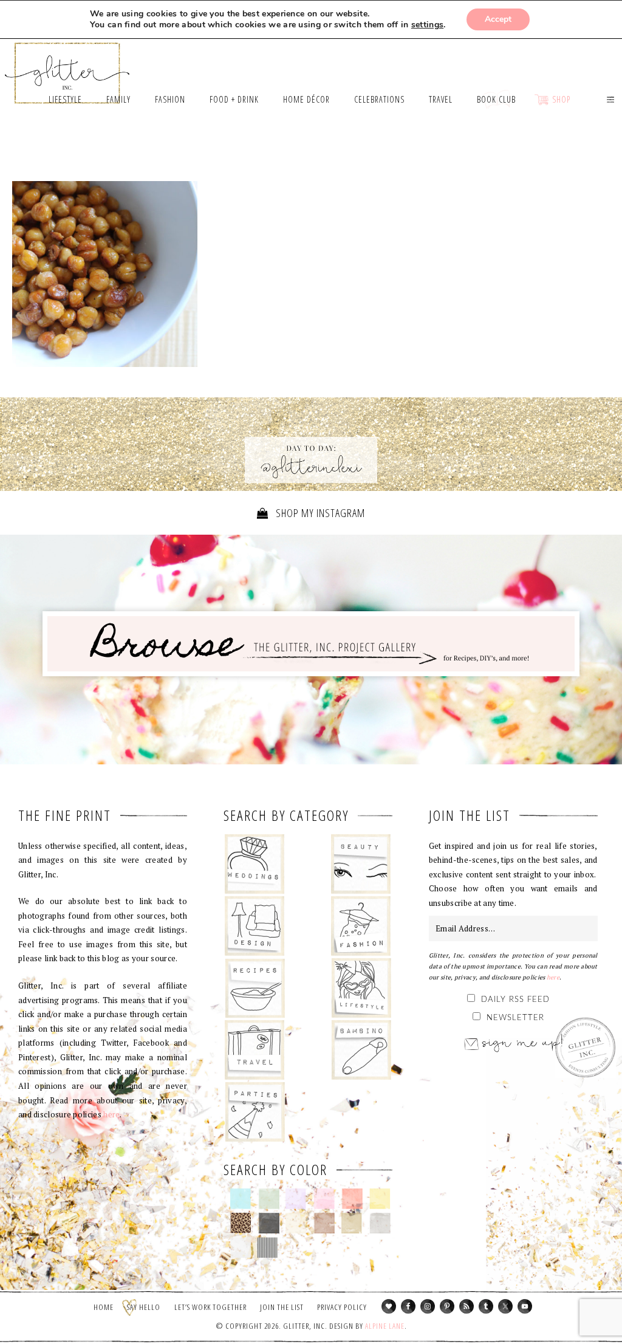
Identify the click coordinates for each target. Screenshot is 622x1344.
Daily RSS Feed (515, 1000)
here (111, 1114)
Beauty (361, 864)
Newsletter (515, 1018)
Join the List (282, 1306)
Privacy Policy (342, 1306)
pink (324, 1198)
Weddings (255, 864)
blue (240, 1198)
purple (296, 1198)
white (240, 1247)
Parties (255, 1112)
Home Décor (255, 926)
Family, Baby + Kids (361, 1050)
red (352, 1198)
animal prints (240, 1223)
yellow (380, 1198)
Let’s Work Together (210, 1306)
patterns (267, 1247)
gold (352, 1223)
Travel (255, 1050)
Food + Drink (255, 988)
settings (427, 24)
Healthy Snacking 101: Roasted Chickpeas (104, 274)
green (268, 1198)
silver (380, 1223)
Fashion (361, 926)
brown (324, 1223)
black (268, 1223)
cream (296, 1223)
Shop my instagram (319, 513)
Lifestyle (361, 988)
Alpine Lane (385, 1325)
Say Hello (143, 1306)
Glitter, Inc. (67, 68)
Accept (498, 19)
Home (104, 1306)
